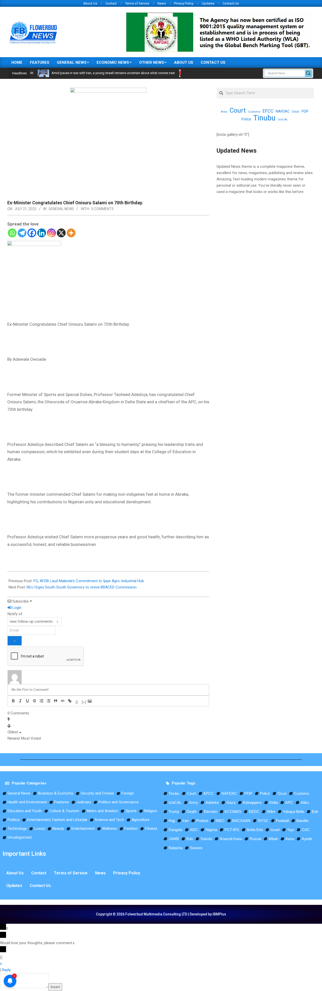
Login (16, 607)
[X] (61, 232)
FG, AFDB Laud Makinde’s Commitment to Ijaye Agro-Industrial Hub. (89, 581)
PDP (305, 111)
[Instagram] (51, 232)
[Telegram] (22, 232)
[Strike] (34, 701)
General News (61, 209)
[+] (84, 701)
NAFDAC (283, 111)
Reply (6, 970)
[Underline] (27, 701)
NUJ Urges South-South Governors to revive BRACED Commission (82, 587)
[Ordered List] (41, 701)
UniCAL (283, 119)
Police (246, 119)
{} (76, 701)
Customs (254, 111)
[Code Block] (62, 701)
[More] (71, 232)
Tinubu (264, 118)
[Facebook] (31, 232)
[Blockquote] (55, 701)
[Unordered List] (48, 701)
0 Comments (102, 209)
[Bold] (13, 701)
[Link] (69, 701)
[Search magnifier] (308, 73)
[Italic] (20, 701)
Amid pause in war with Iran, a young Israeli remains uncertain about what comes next (97, 73)
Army (224, 111)
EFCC (268, 111)
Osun (295, 111)
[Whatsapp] (12, 232)
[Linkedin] (41, 232)
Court (237, 110)
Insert (55, 987)
